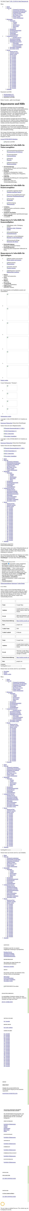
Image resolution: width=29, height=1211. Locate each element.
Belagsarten (6, 471)
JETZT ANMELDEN (7, 1002)
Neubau (12, 474)
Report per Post (10, 503)
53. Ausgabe (10, 521)
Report (5, 502)
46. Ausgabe (10, 531)
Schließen (3, 664)
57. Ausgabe (10, 516)
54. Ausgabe (10, 520)
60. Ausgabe (10, 512)
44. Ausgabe (10, 534)
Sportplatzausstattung (12, 491)
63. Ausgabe (10, 507)
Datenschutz (9, 423)
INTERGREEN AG (9, 94)
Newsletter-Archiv (11, 500)
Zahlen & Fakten (11, 465)
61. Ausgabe (10, 510)
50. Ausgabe (10, 526)
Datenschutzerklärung (6, 583)
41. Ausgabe (10, 538)
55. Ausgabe (10, 519)
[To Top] (2, 1205)
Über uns (6, 460)
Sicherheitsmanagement (12, 493)
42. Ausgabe (10, 537)
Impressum (3, 423)
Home (5, 458)
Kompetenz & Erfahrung (13, 464)
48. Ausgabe (10, 528)
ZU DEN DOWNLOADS (9, 1178)
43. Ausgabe (10, 535)
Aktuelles (6, 541)
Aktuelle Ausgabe (11, 505)
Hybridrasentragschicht (12, 482)
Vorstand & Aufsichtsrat (12, 461)
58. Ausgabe (10, 514)
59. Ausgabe (10, 513)
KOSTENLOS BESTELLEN (10, 1093)
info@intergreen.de (23, 1)
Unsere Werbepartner (12, 470)
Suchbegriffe (4, 666)
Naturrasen (9, 472)
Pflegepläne (10, 495)
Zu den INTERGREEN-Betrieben (9, 139)
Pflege (11, 479)
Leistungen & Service (9, 96)
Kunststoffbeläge (11, 486)
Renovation (13, 478)
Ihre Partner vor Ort (11, 467)
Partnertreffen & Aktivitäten (13, 463)
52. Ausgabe (10, 523)
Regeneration (13, 477)
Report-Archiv (10, 506)
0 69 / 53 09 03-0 (14, 1)
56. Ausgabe (10, 517)
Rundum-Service (11, 489)
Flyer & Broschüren (12, 496)
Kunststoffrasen (10, 484)
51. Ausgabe (10, 524)
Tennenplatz (10, 485)
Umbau (12, 475)
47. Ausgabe (10, 530)
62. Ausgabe (10, 509)
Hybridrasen (10, 481)
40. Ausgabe (10, 540)
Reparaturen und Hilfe (12, 492)
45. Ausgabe (10, 533)
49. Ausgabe (10, 527)
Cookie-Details (21, 583)
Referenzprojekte (11, 498)
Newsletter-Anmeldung (12, 499)
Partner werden (10, 468)
